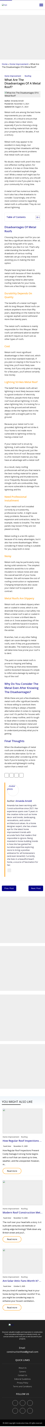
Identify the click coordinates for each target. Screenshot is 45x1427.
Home (5, 64)
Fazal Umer (7, 1146)
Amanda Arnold (17, 101)
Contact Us (22, 1375)
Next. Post (36, 888)
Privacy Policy (22, 1382)
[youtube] (15, 1411)
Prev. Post (9, 888)
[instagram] (30, 1411)
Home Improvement (19, 64)
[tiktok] (22, 1411)
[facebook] (15, 1403)
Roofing (28, 76)
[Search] (35, 5)
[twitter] (22, 1403)
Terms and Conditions (22, 1386)
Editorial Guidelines (22, 1379)
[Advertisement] (22, 37)
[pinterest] (30, 1403)
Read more (10, 1170)
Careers (22, 1371)
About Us (22, 1368)
